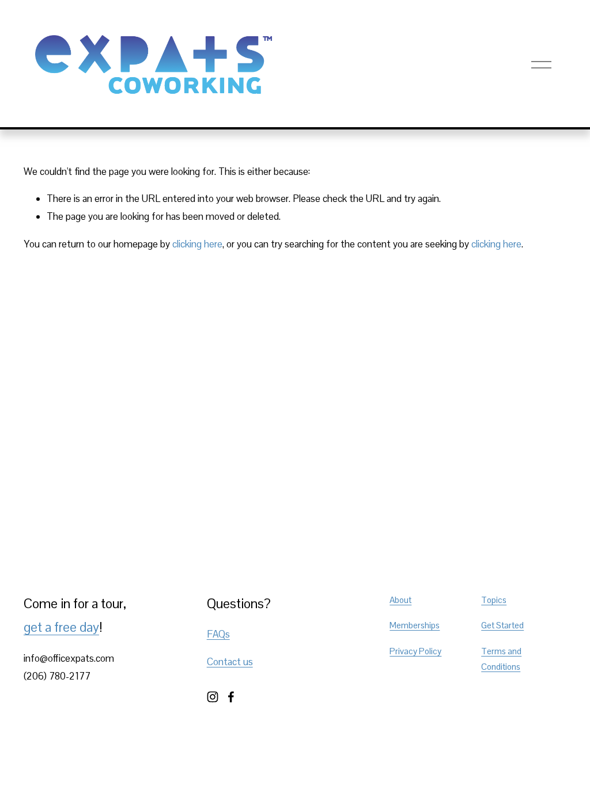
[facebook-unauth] (231, 697)
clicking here (197, 244)
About (400, 599)
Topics (493, 599)
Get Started (502, 625)
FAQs (218, 634)
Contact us (230, 661)
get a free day (61, 627)
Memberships (414, 625)
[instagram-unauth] (212, 697)
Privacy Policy (415, 651)
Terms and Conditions (501, 659)
